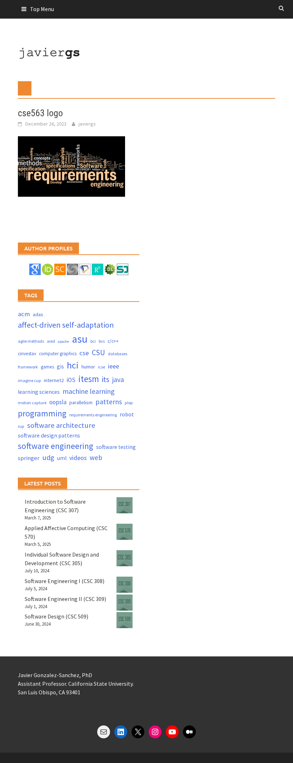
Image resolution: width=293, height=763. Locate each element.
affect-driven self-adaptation (66, 325)
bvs (102, 341)
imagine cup (29, 380)
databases (117, 353)
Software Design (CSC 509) (56, 616)
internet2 (54, 380)
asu (80, 339)
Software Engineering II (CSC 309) (65, 598)
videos (78, 458)
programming (42, 413)
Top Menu (42, 9)
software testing (116, 447)
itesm (88, 379)
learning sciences (39, 391)
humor (88, 366)
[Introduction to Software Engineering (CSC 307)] (124, 505)
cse (84, 353)
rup (21, 426)
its (105, 379)
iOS (70, 380)
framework (28, 367)
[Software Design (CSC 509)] (124, 620)
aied (51, 341)
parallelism (81, 402)
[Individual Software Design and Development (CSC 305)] (124, 558)
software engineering (55, 446)
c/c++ (113, 341)
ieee (113, 366)
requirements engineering (93, 414)
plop (129, 402)
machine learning (89, 391)
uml (61, 458)
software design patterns (49, 435)
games (47, 367)
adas (38, 314)
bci (93, 341)
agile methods (31, 341)
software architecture (61, 425)
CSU (98, 352)
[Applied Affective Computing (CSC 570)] (124, 532)
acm (24, 314)
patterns (108, 401)
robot (127, 414)
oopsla (57, 402)
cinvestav (27, 354)
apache (63, 341)
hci (73, 365)
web (96, 457)
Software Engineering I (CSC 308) (64, 581)
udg (48, 457)
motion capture (32, 402)
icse (101, 367)
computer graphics (57, 354)
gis (60, 366)
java (118, 379)
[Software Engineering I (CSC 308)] (124, 585)
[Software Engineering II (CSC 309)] (124, 603)
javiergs (87, 124)
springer (28, 458)
